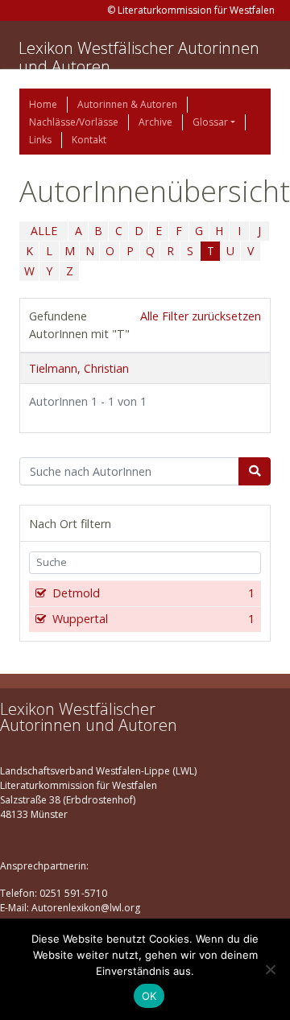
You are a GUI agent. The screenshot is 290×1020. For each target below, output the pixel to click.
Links (40, 140)
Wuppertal (153, 618)
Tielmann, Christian (79, 368)
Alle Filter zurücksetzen (200, 316)
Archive (155, 122)
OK (149, 995)
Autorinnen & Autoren (127, 104)
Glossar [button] (210, 122)
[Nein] (270, 969)
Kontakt (89, 140)
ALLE (44, 230)
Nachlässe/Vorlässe (73, 122)
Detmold (153, 593)
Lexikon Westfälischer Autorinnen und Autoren (139, 57)
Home (43, 104)
